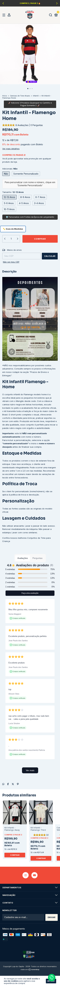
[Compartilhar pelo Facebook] (8, 784)
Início (4, 96)
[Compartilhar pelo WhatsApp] (3, 784)
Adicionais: (9, 168)
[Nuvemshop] (30, 969)
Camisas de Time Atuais (20, 96)
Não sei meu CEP (11, 262)
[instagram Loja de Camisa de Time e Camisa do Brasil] (25, 875)
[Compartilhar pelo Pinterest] (18, 784)
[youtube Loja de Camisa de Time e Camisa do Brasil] (34, 875)
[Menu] (4, 15)
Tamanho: (13, 192)
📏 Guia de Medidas (13, 229)
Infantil (36, 96)
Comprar (15, 855)
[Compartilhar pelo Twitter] (13, 784)
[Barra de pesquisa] (50, 15)
